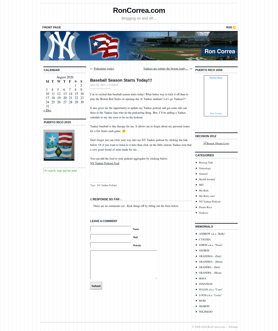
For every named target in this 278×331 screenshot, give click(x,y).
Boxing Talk (206, 162)
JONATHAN (205, 284)
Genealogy (205, 168)
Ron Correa (216, 113)
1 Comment (112, 84)
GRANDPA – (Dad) (209, 267)
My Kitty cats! (207, 196)
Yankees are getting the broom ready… (165, 68)
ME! (201, 185)
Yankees (203, 212)
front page (51, 27)
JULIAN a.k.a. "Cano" (211, 289)
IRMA (202, 278)
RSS (229, 27)
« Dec (47, 110)
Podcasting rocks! (104, 68)
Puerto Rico (205, 207)
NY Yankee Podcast (107, 185)
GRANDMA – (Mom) (211, 261)
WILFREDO (205, 311)
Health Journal (207, 179)
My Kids (204, 190)
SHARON (204, 306)
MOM (202, 300)
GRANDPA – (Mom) (210, 272)
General (203, 173)
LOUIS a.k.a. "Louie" (210, 295)
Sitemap (233, 327)
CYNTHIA (205, 239)
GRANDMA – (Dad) (210, 256)
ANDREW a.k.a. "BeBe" (212, 233)
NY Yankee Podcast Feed (104, 163)
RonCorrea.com (139, 10)
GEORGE (204, 250)
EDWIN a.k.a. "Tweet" (211, 245)
